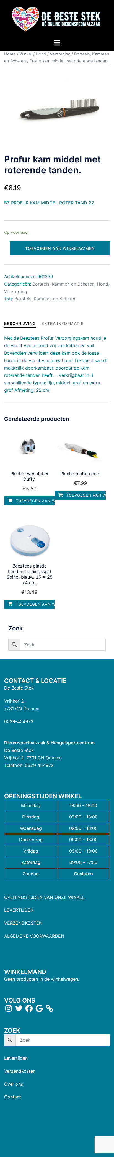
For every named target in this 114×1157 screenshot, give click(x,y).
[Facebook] (29, 1008)
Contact (12, 1097)
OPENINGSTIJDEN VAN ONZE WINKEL (44, 897)
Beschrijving (20, 323)
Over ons (13, 1084)
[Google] (39, 1008)
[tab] (20, 323)
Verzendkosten (19, 1071)
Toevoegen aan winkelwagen (60, 248)
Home (10, 54)
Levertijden (16, 1058)
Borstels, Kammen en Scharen (63, 284)
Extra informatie (63, 323)
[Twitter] (18, 1008)
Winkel (25, 54)
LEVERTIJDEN (19, 910)
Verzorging (60, 54)
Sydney (57, 1147)
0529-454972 (18, 721)
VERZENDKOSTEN (23, 923)
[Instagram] (8, 1008)
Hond (41, 54)
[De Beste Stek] (57, 19)
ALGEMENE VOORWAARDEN (34, 936)
